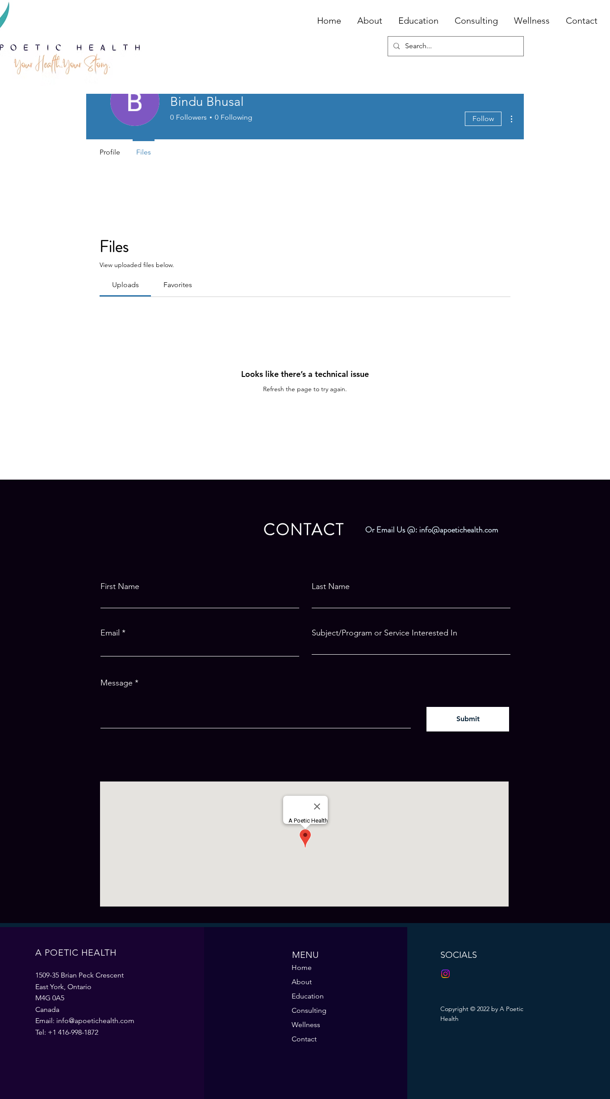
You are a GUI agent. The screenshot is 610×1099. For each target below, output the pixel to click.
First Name (119, 586)
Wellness (306, 1024)
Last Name (331, 586)
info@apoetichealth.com (458, 529)
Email (110, 633)
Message (116, 683)
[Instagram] (445, 973)
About (302, 982)
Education (308, 996)
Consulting (309, 1010)
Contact (304, 1039)
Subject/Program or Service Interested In (384, 633)
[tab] (125, 285)
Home (302, 967)
